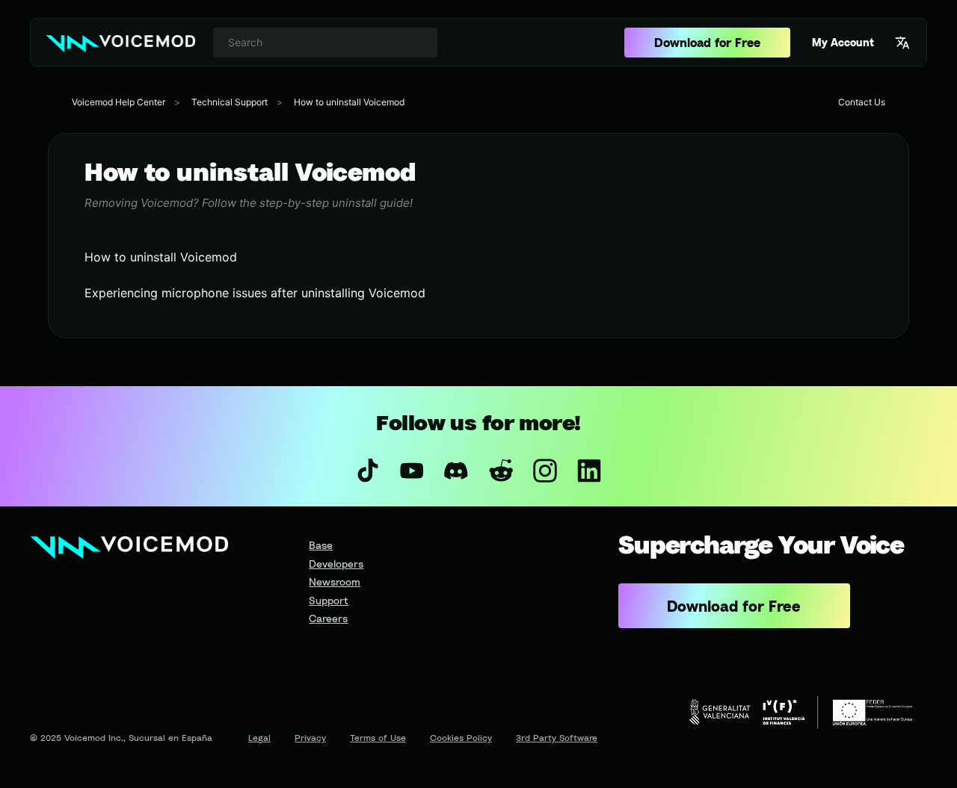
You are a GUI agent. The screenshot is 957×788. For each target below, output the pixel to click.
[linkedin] (589, 470)
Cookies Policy (461, 737)
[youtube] (412, 470)
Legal (259, 737)
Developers (336, 563)
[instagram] (545, 470)
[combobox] (325, 43)
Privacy (310, 737)
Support (328, 600)
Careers (328, 618)
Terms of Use (378, 737)
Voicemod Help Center (118, 102)
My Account (843, 42)
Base (321, 545)
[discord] (456, 470)
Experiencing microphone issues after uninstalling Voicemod (254, 292)
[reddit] (500, 470)
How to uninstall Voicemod (349, 102)
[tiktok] (367, 470)
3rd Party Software (556, 737)
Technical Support (229, 102)
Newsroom (334, 581)
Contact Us (861, 102)
